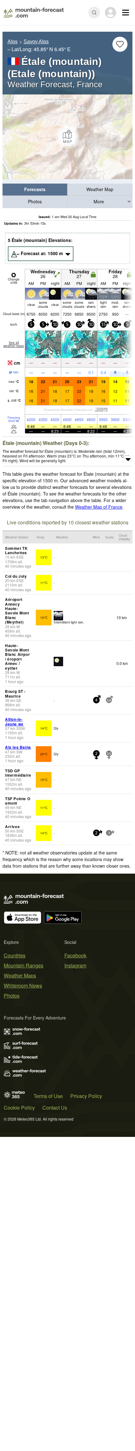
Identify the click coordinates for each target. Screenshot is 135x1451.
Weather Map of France (98, 507)
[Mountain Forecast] (34, 13)
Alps (13, 41)
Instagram (75, 965)
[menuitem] (35, 190)
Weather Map (99, 189)
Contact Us (54, 1107)
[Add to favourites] (119, 44)
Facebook (75, 955)
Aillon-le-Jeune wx (14, 721)
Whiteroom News (23, 985)
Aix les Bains (18, 747)
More (99, 201)
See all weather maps (13, 344)
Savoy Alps (36, 41)
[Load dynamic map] (67, 136)
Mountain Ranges (23, 965)
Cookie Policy (19, 1107)
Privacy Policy (86, 1096)
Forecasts (35, 189)
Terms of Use (48, 1096)
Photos (35, 201)
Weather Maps (20, 975)
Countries (14, 955)
